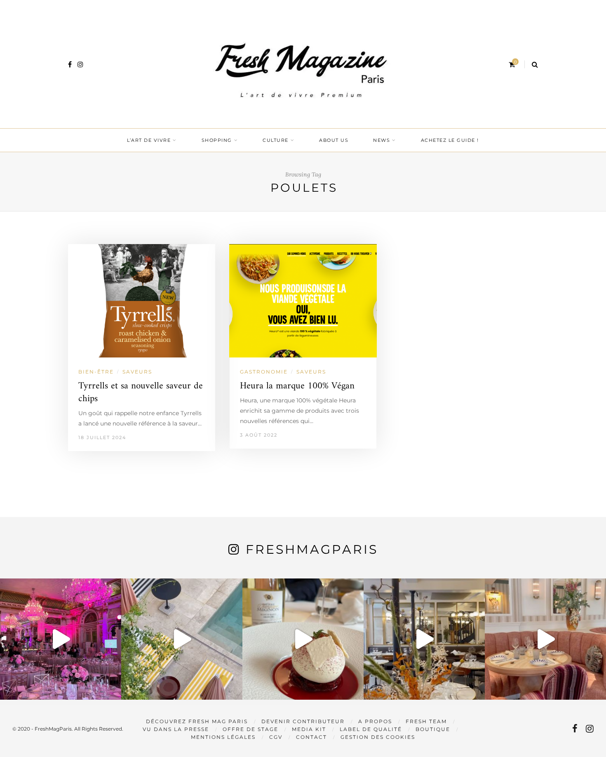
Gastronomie (264, 372)
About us (333, 140)
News (381, 140)
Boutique (433, 729)
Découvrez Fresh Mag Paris (197, 721)
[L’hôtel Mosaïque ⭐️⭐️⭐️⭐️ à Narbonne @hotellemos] (181, 639)
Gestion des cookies (378, 737)
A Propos (375, 721)
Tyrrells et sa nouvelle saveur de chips (140, 392)
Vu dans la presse (176, 729)
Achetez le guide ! (450, 140)
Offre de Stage (250, 729)
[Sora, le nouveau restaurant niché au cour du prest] (545, 639)
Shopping (217, 140)
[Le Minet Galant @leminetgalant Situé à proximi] (424, 639)
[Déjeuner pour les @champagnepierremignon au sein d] (303, 639)
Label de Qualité (371, 729)
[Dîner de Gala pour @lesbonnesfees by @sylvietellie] (60, 639)
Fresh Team (426, 721)
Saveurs (137, 372)
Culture (276, 140)
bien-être (96, 372)
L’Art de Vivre (149, 140)
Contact (311, 737)
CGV (275, 737)
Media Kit (309, 729)
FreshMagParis (312, 549)
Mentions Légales (223, 737)
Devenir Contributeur (303, 721)
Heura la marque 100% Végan (297, 386)
